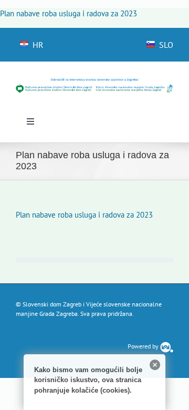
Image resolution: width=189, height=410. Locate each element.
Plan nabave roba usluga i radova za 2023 (68, 13)
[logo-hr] (94, 82)
